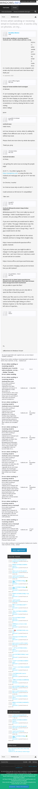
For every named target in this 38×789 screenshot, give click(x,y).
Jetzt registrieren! (19, 550)
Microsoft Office (12, 748)
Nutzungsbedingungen (20, 765)
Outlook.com (11, 751)
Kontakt (25, 762)
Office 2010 (20, 748)
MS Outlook (19, 751)
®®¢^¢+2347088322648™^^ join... (19, 605)
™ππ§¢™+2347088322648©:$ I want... (20, 661)
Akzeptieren (12, 786)
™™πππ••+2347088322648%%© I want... (20, 667)
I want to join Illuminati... (18, 576)
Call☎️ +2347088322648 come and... (20, 631)
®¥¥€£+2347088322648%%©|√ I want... (20, 703)
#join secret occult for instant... (20, 643)
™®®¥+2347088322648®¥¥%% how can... (20, 680)
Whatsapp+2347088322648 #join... (19, 637)
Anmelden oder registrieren (28, 1)
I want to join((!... (16, 600)
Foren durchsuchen (7, 11)
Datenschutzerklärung (32, 765)
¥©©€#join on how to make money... (19, 624)
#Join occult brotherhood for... (20, 691)
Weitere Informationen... (22, 786)
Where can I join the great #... (19, 571)
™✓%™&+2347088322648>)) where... (19, 648)
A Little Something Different (19, 560)
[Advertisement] (17, 52)
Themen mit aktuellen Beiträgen (22, 11)
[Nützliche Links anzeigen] (35, 17)
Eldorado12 (15, 567)
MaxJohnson (15, 561)
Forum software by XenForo (8, 766)
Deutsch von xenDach (22, 766)
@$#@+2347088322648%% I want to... (19, 565)
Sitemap (35, 762)
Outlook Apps (26, 751)
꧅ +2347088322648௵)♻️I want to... (20, 581)
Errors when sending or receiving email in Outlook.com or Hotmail (10, 404)
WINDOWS (10, 2)
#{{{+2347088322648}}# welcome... (18, 618)
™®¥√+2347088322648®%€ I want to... (20, 611)
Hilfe (30, 762)
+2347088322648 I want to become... (19, 674)
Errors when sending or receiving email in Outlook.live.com (10, 379)
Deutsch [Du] (4, 762)
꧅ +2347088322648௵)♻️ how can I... (19, 587)
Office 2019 (11, 750)
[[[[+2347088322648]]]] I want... (20, 686)
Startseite (6, 7)
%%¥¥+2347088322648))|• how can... (20, 594)
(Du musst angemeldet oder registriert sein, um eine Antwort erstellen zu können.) (17, 355)
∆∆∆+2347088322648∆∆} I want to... (20, 655)
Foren (15, 7)
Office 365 (26, 748)
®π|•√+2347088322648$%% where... (20, 696)
